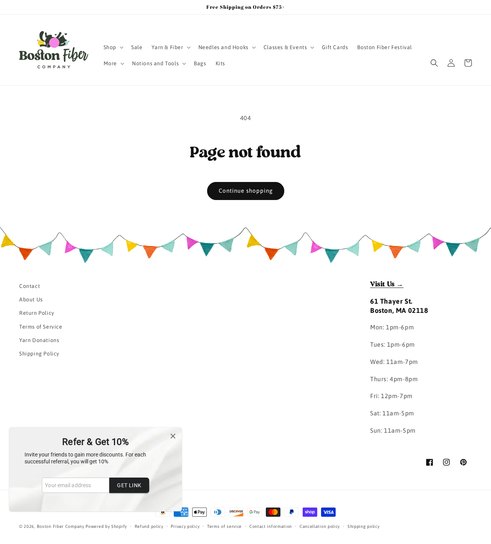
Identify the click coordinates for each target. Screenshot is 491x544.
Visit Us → (387, 284)
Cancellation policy (320, 526)
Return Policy (36, 313)
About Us (31, 299)
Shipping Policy (39, 354)
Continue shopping (246, 190)
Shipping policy (364, 526)
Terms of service (224, 526)
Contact (29, 286)
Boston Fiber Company (60, 526)
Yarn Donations (39, 340)
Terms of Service (41, 327)
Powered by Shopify (106, 526)
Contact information (270, 526)
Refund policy (149, 526)
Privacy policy (185, 526)
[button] (113, 47)
